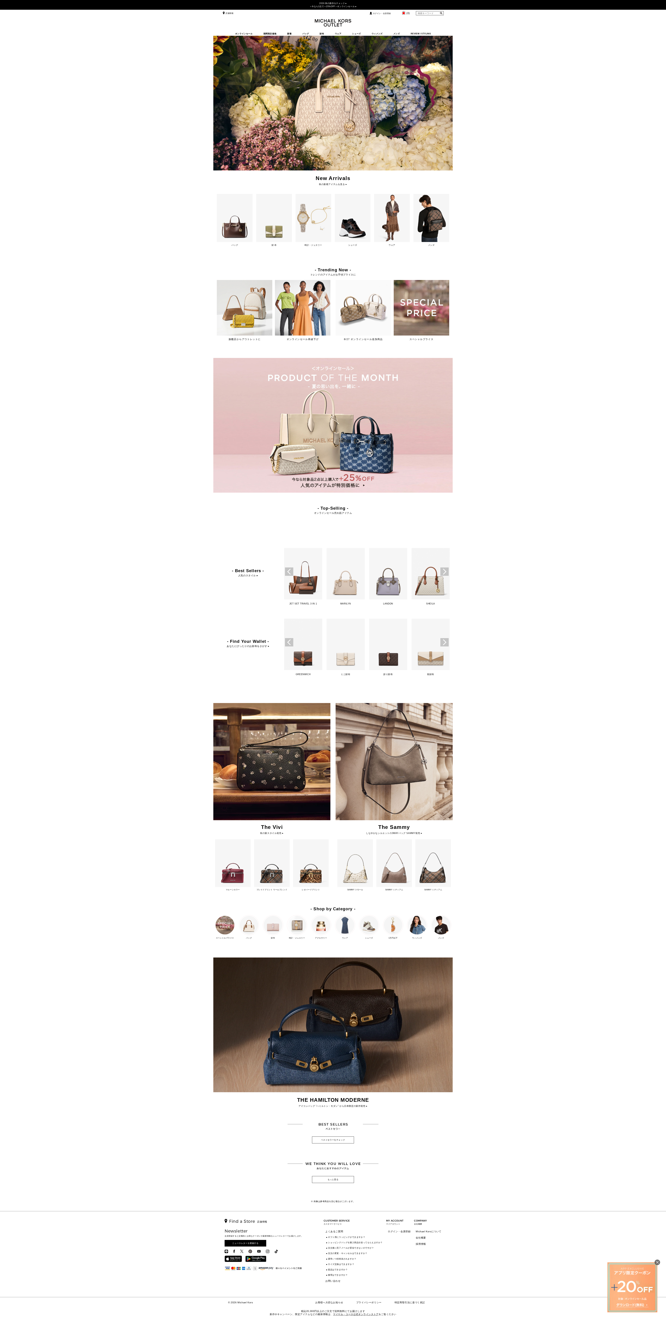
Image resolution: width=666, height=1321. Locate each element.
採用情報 (421, 1244)
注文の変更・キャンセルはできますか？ (347, 1253)
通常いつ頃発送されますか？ (342, 1259)
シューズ (356, 33)
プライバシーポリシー (369, 1302)
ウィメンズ (377, 33)
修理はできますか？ (338, 1275)
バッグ (305, 33)
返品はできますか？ (338, 1269)
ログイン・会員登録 (382, 13)
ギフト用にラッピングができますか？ (346, 1237)
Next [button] (444, 571)
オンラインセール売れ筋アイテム (333, 513)
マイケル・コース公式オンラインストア (356, 1314)
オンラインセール (244, 33)
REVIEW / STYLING (421, 33)
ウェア (338, 33)
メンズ (396, 33)
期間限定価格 (270, 33)
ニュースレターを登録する (245, 1243)
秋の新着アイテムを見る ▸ (333, 184)
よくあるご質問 (334, 1231)
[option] (303, 577)
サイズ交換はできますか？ (341, 1264)
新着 (289, 33)
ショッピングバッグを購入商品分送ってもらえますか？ (355, 1242)
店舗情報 (229, 13)
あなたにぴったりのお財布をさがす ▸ (248, 646)
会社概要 (421, 1237)
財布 (322, 33)
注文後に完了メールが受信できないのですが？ (351, 1248)
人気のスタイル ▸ (248, 575)
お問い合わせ (333, 1281)
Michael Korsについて (428, 1231)
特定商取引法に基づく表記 (410, 1302)
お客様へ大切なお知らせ (329, 1302)
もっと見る (333, 1179)
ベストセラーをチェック (333, 1140)
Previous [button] (289, 571)
